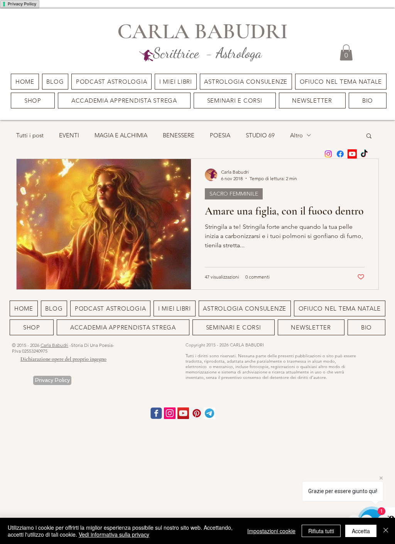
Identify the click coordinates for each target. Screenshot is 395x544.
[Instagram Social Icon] (170, 413)
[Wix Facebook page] (156, 413)
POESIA (220, 135)
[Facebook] (340, 154)
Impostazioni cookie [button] (271, 531)
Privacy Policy (22, 4)
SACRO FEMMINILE (233, 193)
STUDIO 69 (260, 135)
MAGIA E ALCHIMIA (121, 135)
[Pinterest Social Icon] (197, 413)
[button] (235, 100)
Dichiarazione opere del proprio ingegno (63, 359)
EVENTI (69, 135)
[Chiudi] (385, 531)
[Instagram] (328, 154)
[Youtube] (352, 154)
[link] (346, 52)
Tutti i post (30, 135)
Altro (296, 135)
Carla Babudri (54, 345)
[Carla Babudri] (183, 413)
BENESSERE (178, 135)
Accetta (361, 531)
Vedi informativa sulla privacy (114, 534)
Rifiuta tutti (321, 531)
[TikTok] (364, 154)
